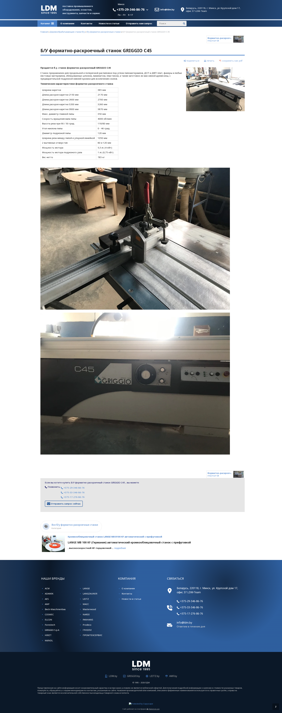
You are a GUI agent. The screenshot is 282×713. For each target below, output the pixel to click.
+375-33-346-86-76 (74, 492)
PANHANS (88, 619)
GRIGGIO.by (133, 676)
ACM (47, 588)
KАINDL (49, 640)
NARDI (86, 614)
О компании (67, 23)
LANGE (86, 588)
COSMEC (49, 614)
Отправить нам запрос (139, 23)
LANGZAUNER (90, 593)
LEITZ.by (154, 676)
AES (47, 598)
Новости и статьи (109, 23)
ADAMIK (49, 593)
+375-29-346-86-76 (130, 9)
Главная (44, 31)
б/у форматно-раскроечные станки (104, 31)
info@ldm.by (167, 9)
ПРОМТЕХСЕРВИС (92, 635)
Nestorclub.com (154, 709)
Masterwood (89, 609)
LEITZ (86, 598)
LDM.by (113, 676)
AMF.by (173, 676)
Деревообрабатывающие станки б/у (67, 31)
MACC (86, 604)
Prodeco (87, 624)
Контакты (86, 23)
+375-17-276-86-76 (74, 496)
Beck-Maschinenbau (55, 609)
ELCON (48, 619)
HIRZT (48, 635)
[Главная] (49, 12)
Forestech (50, 624)
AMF (47, 604)
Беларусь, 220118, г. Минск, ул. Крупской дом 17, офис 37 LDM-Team (213, 9)
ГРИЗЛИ (87, 629)
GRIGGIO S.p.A (52, 629)
